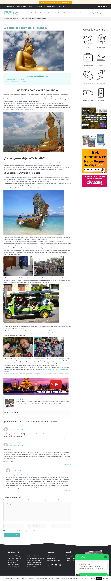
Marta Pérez (13, 428)
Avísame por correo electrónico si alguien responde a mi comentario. (25, 531)
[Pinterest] (15, 412)
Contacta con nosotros (53, 560)
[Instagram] (107, 6)
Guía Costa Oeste (13, 560)
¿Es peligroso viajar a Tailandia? (16, 81)
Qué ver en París (32, 567)
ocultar (45, 76)
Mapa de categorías (14, 567)
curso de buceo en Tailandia (25, 97)
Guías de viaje (51, 558)
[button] (52, 13)
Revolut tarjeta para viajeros (35, 558)
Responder (67, 439)
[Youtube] (17, 412)
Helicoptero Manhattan (34, 564)
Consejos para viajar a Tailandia (15, 79)
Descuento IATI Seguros (15, 556)
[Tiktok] (12, 412)
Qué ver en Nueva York (34, 556)
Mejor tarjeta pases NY (34, 562)
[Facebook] (99, 6)
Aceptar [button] (99, 578)
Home (6, 18)
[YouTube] (104, 6)
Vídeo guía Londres (13, 564)
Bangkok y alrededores (21, 18)
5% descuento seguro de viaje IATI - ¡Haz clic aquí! (56, 2)
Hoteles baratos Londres (34, 560)
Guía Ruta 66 (12, 562)
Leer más (105, 578)
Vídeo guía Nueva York (14, 558)
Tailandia (11, 18)
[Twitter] (101, 6)
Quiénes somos (51, 556)
